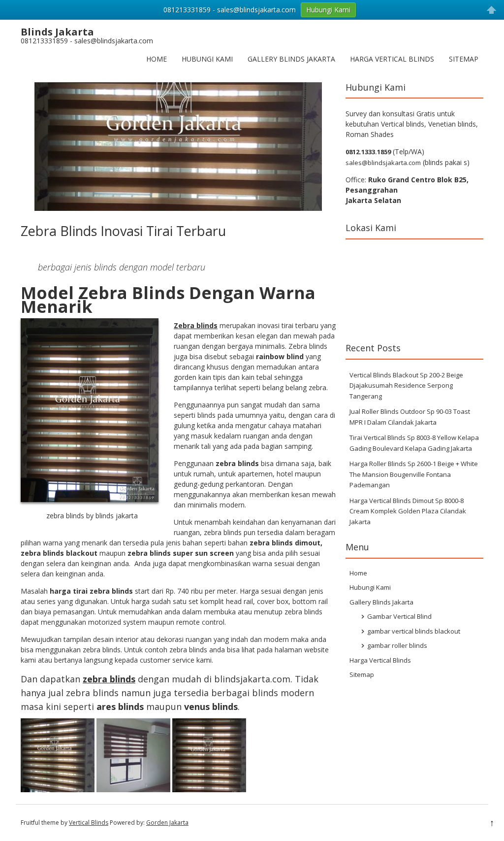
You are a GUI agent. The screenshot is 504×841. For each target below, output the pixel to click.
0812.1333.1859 (368, 151)
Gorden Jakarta (167, 822)
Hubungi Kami (207, 59)
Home (156, 59)
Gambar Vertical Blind (399, 616)
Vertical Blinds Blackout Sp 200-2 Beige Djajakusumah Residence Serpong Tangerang (406, 385)
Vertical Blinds (88, 822)
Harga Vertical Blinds (392, 59)
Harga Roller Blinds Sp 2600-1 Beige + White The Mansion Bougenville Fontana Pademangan (413, 474)
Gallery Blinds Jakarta (291, 59)
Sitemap (463, 59)
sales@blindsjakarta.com (383, 162)
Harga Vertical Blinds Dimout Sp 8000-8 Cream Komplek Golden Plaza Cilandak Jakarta (407, 511)
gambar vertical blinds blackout (413, 631)
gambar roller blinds (397, 645)
